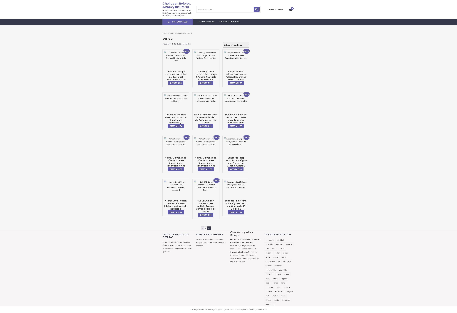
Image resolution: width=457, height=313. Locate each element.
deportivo (287, 261)
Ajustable (269, 244)
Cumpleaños (270, 261)
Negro (268, 283)
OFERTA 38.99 (176, 212)
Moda (268, 278)
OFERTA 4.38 (175, 83)
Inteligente (270, 274)
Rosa (283, 296)
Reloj (267, 296)
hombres (278, 266)
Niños (275, 283)
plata (279, 287)
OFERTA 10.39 (176, 169)
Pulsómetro (279, 291)
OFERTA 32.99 (236, 83)
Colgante (269, 253)
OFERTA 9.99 (205, 215)
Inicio (164, 33)
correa (285, 253)
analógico (279, 244)
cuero (283, 257)
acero (271, 240)
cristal (268, 257)
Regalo (290, 291)
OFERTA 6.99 (236, 169)
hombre (269, 266)
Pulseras (269, 291)
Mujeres (284, 278)
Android (289, 244)
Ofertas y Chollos (206, 22)
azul (267, 248)
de (279, 261)
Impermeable (271, 270)
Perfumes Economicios (229, 22)
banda (274, 248)
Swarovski (286, 300)
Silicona (268, 300)
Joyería (286, 274)
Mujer (275, 278)
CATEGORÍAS (180, 22)
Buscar (257, 9)
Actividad (280, 240)
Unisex (268, 304)
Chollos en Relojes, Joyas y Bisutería (176, 5)
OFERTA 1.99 (205, 126)
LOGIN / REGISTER (275, 9)
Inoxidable (283, 270)
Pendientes (270, 287)
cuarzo (275, 257)
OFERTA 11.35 (236, 126)
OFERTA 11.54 (176, 126)
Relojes (275, 296)
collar (278, 253)
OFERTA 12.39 (206, 169)
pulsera (287, 287)
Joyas (279, 274)
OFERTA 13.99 (236, 212)
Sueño (276, 300)
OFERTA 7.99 (205, 83)
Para (283, 283)
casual (282, 248)
